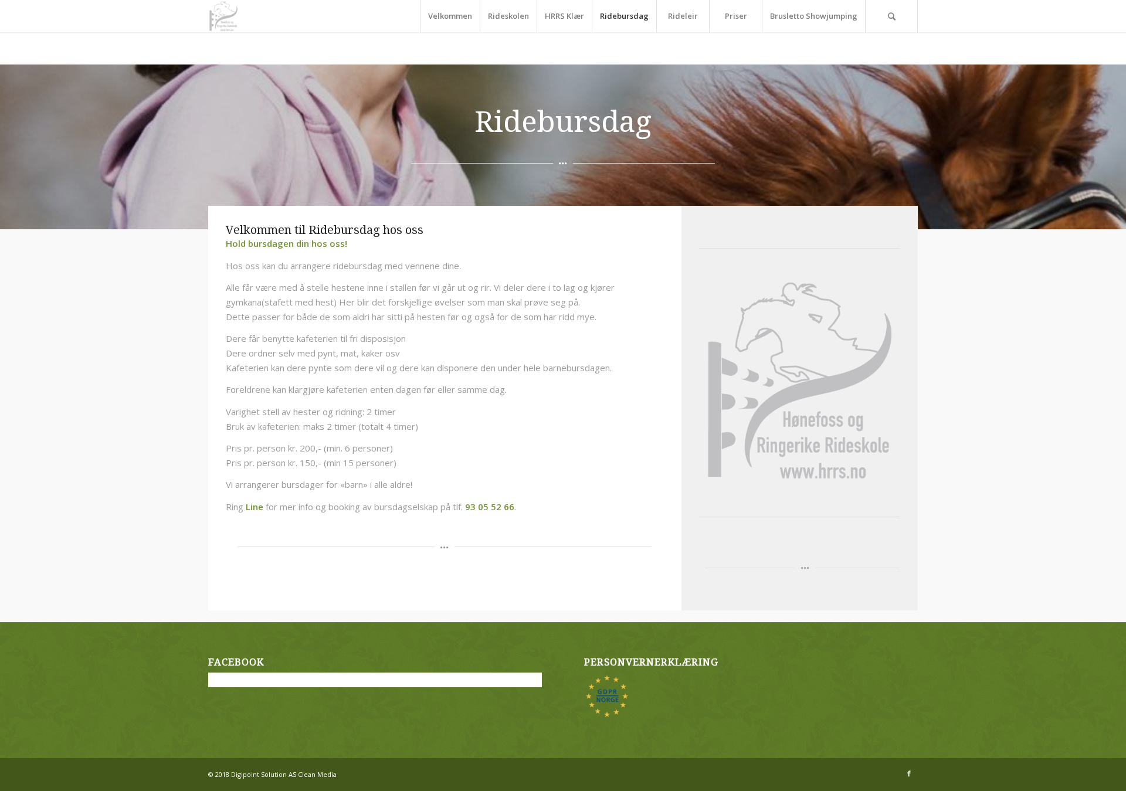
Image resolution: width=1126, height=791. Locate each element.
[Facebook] (909, 773)
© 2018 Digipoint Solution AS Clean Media (272, 774)
